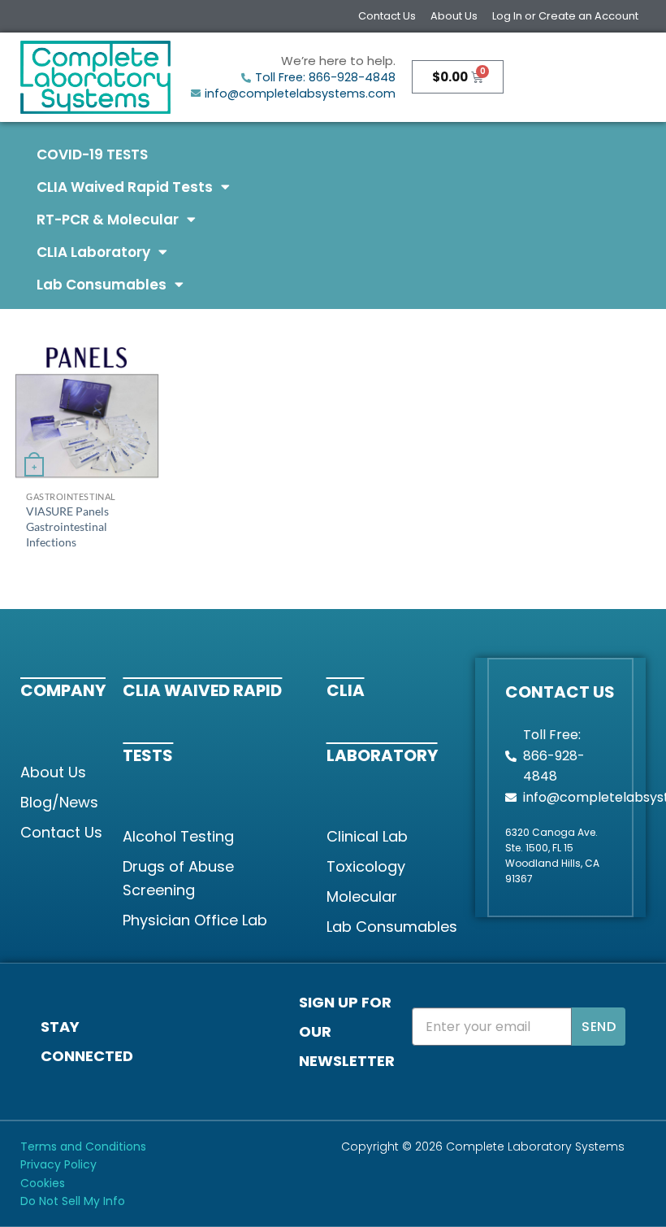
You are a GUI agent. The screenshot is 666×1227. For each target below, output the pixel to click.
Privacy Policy (58, 1164)
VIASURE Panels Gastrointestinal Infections (67, 526)
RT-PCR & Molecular (108, 219)
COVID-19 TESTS (92, 154)
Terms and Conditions (83, 1146)
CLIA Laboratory (93, 252)
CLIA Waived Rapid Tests (125, 187)
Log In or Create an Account (565, 16)
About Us (454, 16)
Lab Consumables (101, 284)
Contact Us (387, 16)
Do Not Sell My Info (72, 1201)
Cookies (42, 1183)
